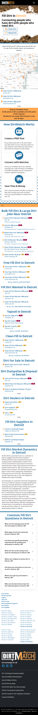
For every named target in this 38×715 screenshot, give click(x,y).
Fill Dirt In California (7, 632)
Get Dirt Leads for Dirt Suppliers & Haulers (16, 694)
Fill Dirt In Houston (7, 613)
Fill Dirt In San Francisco (27, 611)
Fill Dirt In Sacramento (8, 622)
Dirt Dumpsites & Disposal (9, 603)
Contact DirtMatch (8, 697)
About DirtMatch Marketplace (12, 677)
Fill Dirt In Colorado (7, 640)
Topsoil (3, 597)
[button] (19, 525)
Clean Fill (4, 599)
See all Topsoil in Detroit (19, 331)
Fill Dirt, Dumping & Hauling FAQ (13, 690)
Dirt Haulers (5, 605)
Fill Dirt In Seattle (25, 617)
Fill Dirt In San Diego (7, 620)
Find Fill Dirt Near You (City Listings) (13, 687)
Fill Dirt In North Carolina (28, 630)
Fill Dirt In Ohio (25, 640)
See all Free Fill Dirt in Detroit (19, 282)
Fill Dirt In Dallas (6, 611)
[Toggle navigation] (34, 2)
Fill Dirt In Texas (6, 630)
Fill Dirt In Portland (26, 618)
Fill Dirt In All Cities (26, 626)
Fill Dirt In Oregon (25, 636)
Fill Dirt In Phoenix (25, 622)
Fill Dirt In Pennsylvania (27, 632)
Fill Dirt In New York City (27, 620)
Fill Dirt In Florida (6, 634)
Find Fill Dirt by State (8, 683)
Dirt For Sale (5, 601)
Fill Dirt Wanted (6, 595)
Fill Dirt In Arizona (25, 634)
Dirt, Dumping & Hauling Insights (13, 673)
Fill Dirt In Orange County (9, 617)
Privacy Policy (26, 711)
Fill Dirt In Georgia (6, 636)
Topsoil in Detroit (19, 312)
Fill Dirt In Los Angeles (8, 615)
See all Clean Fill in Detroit (19, 355)
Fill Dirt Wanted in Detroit (19, 287)
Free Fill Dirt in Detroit (19, 263)
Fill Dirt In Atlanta (6, 624)
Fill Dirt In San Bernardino (9, 618)
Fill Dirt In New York (26, 638)
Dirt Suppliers (5, 607)
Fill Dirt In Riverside (26, 624)
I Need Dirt (12, 33)
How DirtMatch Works (9, 680)
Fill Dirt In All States (26, 641)
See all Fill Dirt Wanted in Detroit (19, 306)
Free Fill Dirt (5, 593)
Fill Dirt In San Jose (26, 615)
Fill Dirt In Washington (8, 638)
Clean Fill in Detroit (19, 336)
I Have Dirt (11, 29)
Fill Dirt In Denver (25, 613)
